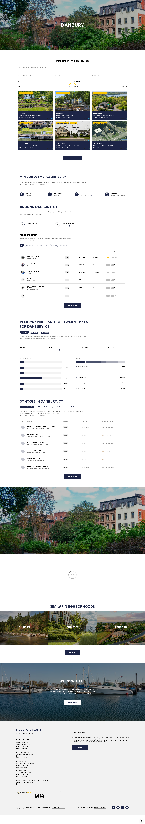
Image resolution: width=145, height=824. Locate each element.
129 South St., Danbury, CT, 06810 (36, 452)
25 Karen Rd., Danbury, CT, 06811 (36, 460)
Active (48, 245)
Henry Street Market (33, 264)
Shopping (40, 245)
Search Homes (72, 158)
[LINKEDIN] (118, 807)
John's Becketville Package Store (35, 286)
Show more (72, 305)
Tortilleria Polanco (33, 271)
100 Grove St (21, 771)
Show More (72, 476)
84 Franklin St (31, 258)
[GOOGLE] (127, 807)
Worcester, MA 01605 (24, 773)
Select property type (25, 75)
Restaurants (30, 245)
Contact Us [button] (72, 702)
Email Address (78, 732)
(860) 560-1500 (21, 748)
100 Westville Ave (32, 289)
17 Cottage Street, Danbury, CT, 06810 (38, 468)
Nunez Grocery (31, 295)
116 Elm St (30, 297)
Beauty (55, 245)
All (22, 245)
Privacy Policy (102, 741)
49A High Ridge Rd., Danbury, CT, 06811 (38, 444)
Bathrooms (58, 75)
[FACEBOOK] (113, 807)
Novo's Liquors (31, 279)
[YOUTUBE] (122, 807)
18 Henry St (30, 266)
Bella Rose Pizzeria (33, 256)
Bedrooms (95, 75)
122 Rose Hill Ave (32, 281)
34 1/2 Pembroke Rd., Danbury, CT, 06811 (38, 436)
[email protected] (23, 775)
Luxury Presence (58, 807)
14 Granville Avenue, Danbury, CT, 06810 (38, 428)
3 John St (30, 273)
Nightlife (63, 245)
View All (72, 652)
